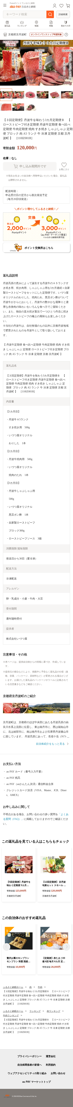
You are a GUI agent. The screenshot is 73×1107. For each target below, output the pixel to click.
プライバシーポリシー (29, 1056)
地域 (36, 26)
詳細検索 (63, 14)
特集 (51, 26)
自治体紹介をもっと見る (50, 743)
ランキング (22, 26)
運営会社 (51, 1056)
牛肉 (40, 987)
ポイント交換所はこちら (39, 247)
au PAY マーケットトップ (36, 1081)
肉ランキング (53, 1011)
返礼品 (7, 26)
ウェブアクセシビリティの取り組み (27, 1073)
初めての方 (65, 26)
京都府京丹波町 (17, 34)
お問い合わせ (58, 1073)
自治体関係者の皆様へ (29, 1064)
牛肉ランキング (11, 1015)
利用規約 (51, 1064)
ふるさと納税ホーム (13, 987)
